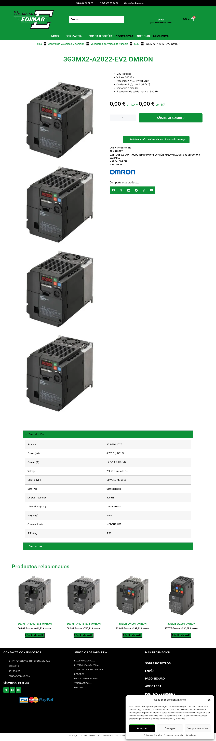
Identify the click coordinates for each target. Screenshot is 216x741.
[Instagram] (18, 690)
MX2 (136, 43)
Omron (123, 161)
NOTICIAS (143, 36)
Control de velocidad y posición (66, 43)
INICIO (55, 36)
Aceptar (142, 728)
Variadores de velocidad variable (109, 43)
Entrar (161, 19)
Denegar (170, 728)
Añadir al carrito (171, 118)
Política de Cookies (153, 735)
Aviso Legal (191, 735)
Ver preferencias (197, 728)
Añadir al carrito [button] (34, 635)
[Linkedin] (6, 690)
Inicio (39, 43)
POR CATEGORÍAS (100, 36)
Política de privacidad (174, 735)
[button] (209, 699)
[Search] (128, 19)
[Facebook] (12, 690)
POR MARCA (74, 36)
